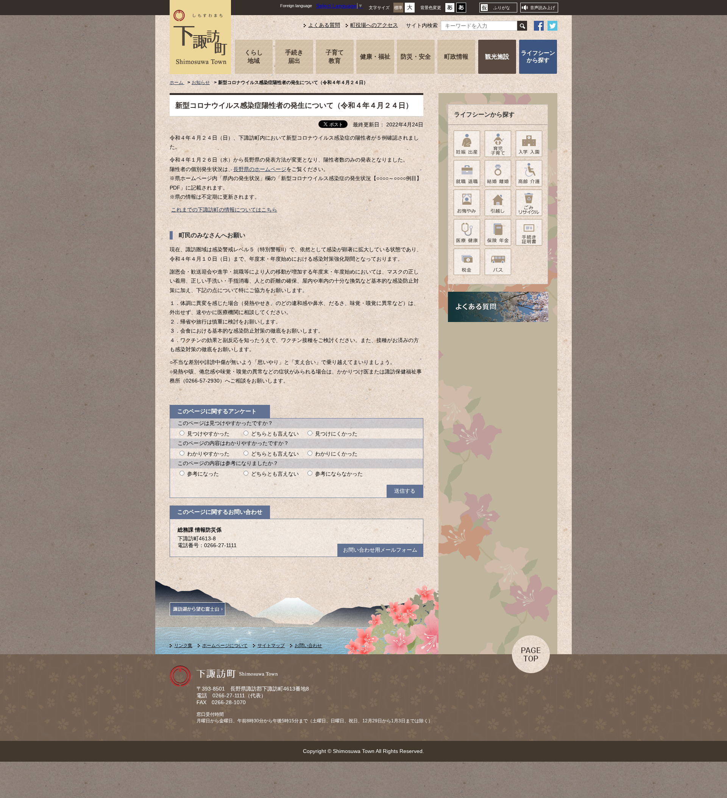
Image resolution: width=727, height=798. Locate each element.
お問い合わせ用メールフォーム (380, 550)
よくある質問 (324, 25)
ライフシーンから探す (538, 56)
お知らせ (201, 82)
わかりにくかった (336, 454)
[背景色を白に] (450, 9)
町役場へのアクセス (374, 25)
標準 (398, 7)
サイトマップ (271, 645)
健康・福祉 (375, 56)
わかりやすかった (208, 454)
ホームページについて (225, 645)
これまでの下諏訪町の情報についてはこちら (224, 210)
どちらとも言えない (275, 434)
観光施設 (497, 56)
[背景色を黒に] (461, 9)
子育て (335, 56)
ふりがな (501, 7)
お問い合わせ (308, 645)
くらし (254, 56)
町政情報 (456, 56)
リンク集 (183, 645)
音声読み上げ (542, 7)
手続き (294, 56)
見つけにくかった (336, 434)
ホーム (177, 82)
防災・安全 (416, 56)
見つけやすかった (208, 434)
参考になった (203, 474)
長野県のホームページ (259, 169)
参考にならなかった (339, 474)
